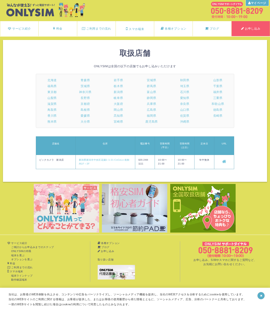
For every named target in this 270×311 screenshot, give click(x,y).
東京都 (52, 92)
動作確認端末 (19, 279)
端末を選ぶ (18, 255)
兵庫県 (151, 103)
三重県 (218, 98)
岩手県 (118, 80)
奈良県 (184, 103)
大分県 (85, 121)
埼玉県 (184, 86)
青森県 (85, 80)
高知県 (118, 115)
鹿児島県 (151, 121)
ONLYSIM (31, 9)
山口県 (184, 109)
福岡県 (151, 115)
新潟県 (118, 92)
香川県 (52, 115)
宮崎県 (118, 121)
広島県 (151, 109)
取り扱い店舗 (106, 259)
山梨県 (52, 98)
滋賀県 (52, 103)
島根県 (85, 109)
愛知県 (184, 98)
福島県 (52, 86)
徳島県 (218, 109)
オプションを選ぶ (22, 259)
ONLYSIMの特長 (21, 251)
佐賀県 (184, 115)
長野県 (85, 98)
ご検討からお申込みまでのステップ (32, 247)
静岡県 (151, 98)
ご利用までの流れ (98, 28)
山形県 (218, 80)
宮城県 (151, 80)
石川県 (184, 92)
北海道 (52, 80)
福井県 (218, 92)
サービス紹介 (21, 28)
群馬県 (151, 86)
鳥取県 (52, 109)
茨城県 (85, 86)
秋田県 (184, 80)
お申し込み (252, 28)
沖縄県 (184, 121)
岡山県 (118, 109)
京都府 (85, 103)
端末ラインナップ (22, 275)
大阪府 (118, 103)
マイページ (258, 3)
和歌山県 (218, 103)
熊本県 (52, 121)
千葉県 (218, 86)
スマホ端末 (136, 29)
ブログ (214, 28)
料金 (58, 28)
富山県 (151, 92)
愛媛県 (85, 115)
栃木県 (118, 86)
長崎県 (218, 115)
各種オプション (175, 28)
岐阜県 (118, 98)
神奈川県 (85, 92)
